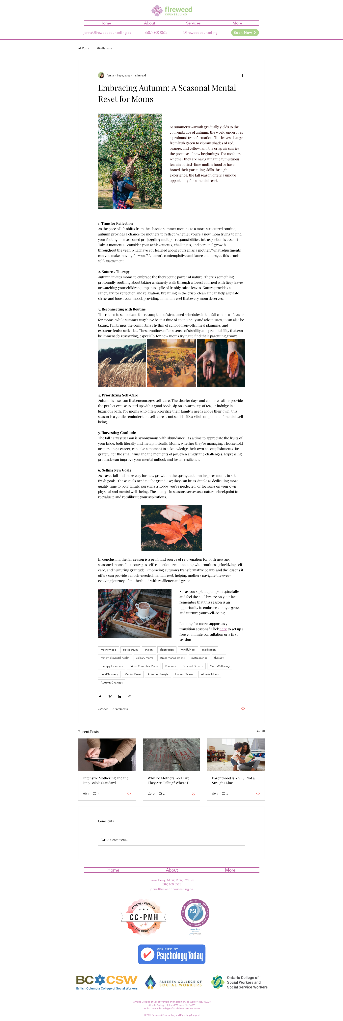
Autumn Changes (112, 682)
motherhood (108, 649)
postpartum (130, 649)
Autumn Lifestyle (158, 674)
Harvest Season (184, 674)
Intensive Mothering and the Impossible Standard (105, 780)
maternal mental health (115, 657)
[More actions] (242, 75)
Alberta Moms (210, 674)
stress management (172, 657)
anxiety (149, 649)
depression (167, 649)
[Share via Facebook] (100, 696)
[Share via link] (129, 696)
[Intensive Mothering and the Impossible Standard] (107, 755)
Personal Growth (192, 666)
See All (260, 731)
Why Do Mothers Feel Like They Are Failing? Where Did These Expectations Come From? (170, 780)
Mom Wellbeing (220, 666)
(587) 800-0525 (156, 32)
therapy (219, 657)
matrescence (199, 657)
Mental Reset (133, 674)
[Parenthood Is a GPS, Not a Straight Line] (236, 755)
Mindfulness (104, 48)
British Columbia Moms (143, 666)
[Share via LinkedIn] (119, 696)
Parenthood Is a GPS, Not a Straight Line (233, 780)
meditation (209, 649)
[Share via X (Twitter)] (110, 696)
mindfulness (188, 649)
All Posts (83, 48)
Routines (170, 666)
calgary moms (144, 657)
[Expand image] (122, 363)
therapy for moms (112, 666)
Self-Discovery (109, 674)
